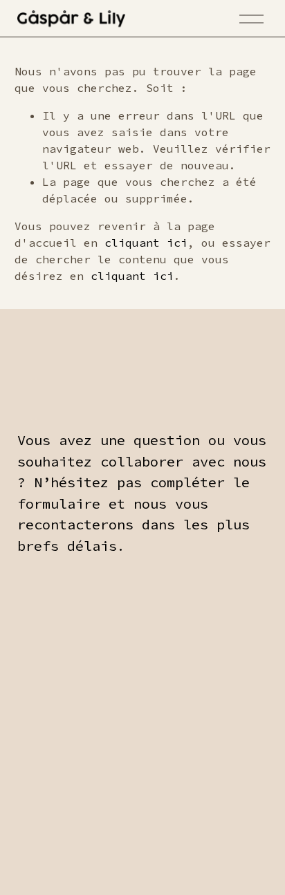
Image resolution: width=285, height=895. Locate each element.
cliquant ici (145, 242)
